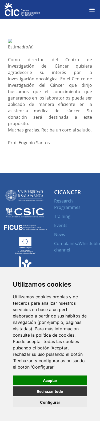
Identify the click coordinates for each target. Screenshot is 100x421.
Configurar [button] (50, 402)
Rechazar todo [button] (50, 391)
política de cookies (55, 335)
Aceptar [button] (50, 380)
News (59, 234)
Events (60, 225)
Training (62, 216)
